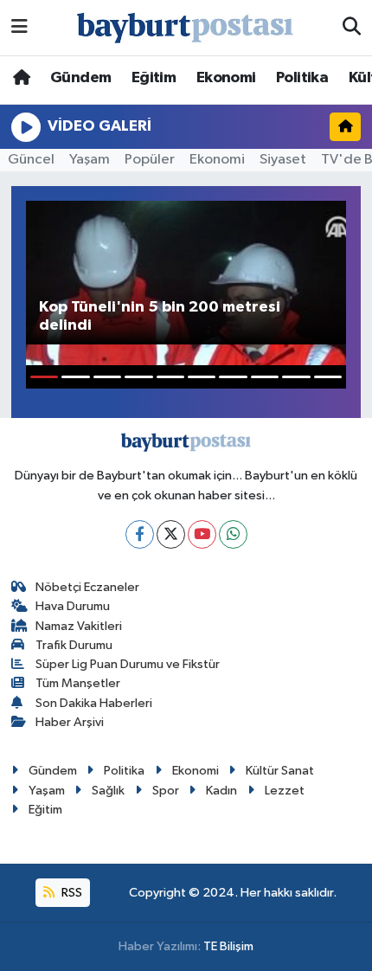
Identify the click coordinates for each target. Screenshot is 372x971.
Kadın (221, 790)
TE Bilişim (228, 946)
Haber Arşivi (69, 722)
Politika (302, 78)
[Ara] (352, 27)
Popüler (150, 159)
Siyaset (283, 159)
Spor (165, 790)
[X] (171, 534)
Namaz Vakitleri (78, 626)
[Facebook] (139, 534)
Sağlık (108, 790)
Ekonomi (226, 78)
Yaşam (89, 159)
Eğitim (153, 78)
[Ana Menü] (19, 27)
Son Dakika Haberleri (93, 703)
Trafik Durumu (73, 645)
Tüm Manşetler (77, 683)
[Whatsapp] (233, 534)
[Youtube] (202, 534)
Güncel (31, 159)
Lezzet (285, 790)
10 (328, 377)
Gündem (80, 78)
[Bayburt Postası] (185, 28)
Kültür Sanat (280, 770)
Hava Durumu (72, 606)
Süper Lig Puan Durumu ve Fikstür (127, 664)
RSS (70, 892)
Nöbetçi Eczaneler (87, 587)
